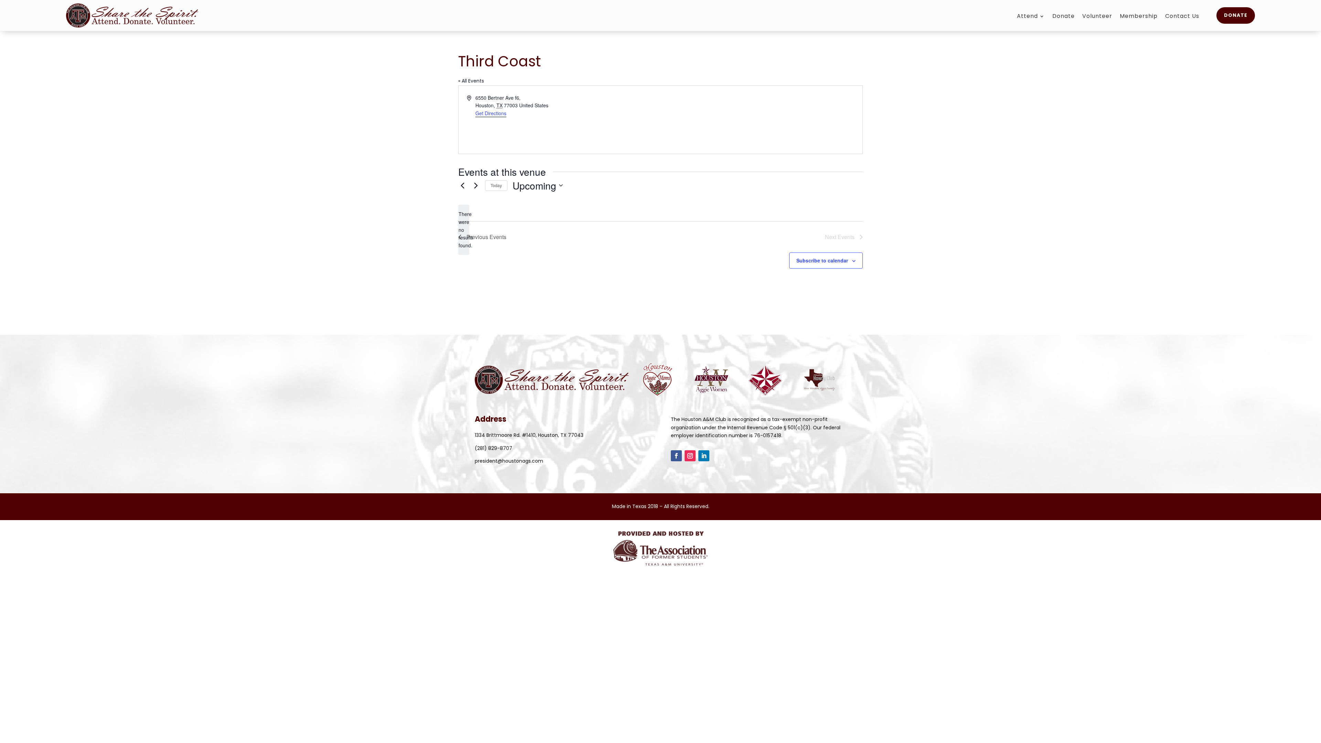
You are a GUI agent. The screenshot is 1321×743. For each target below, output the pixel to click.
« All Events (471, 80)
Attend (1027, 17)
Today (496, 185)
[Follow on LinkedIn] (703, 455)
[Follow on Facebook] (676, 455)
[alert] (463, 230)
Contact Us (1182, 17)
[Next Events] (476, 185)
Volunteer (1097, 17)
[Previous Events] (462, 185)
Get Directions (490, 113)
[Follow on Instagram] (690, 455)
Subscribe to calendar (822, 260)
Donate (1063, 17)
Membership (1139, 17)
